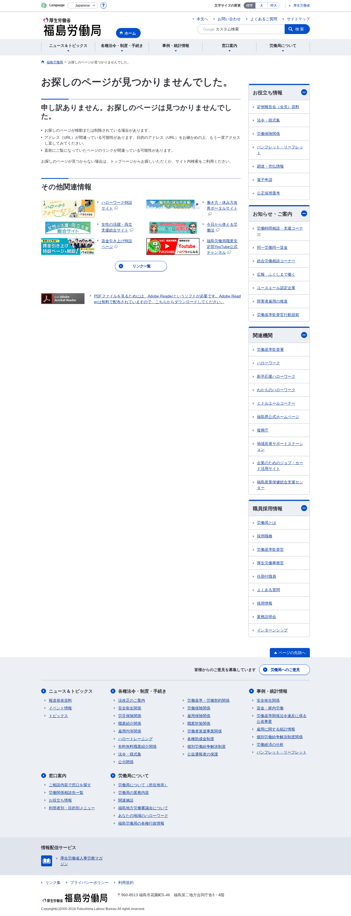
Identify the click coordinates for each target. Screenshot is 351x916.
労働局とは (266, 522)
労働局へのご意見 (285, 669)
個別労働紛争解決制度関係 (280, 737)
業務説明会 (266, 617)
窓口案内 (57, 775)
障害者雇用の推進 (272, 301)
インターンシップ (272, 630)
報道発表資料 (60, 700)
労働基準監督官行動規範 (278, 314)
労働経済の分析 (270, 744)
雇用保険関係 (198, 716)
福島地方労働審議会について (143, 808)
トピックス (58, 716)
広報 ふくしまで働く (276, 274)
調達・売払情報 (270, 166)
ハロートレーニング (135, 739)
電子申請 (264, 179)
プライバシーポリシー (89, 882)
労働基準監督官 (270, 549)
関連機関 (263, 335)
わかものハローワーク (276, 390)
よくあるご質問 (263, 19)
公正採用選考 (268, 193)
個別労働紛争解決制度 (206, 746)
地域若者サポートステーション (280, 446)
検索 (300, 29)
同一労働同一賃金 (272, 247)
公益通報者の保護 (202, 754)
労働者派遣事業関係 (204, 731)
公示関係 (126, 762)
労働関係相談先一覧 (66, 792)
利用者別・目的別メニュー (72, 808)
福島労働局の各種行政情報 (141, 823)
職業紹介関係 (129, 723)
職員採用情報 (267, 508)
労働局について (133, 775)
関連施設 (126, 800)
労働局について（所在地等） (143, 785)
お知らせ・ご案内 (272, 214)
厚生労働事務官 (270, 563)
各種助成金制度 (200, 739)
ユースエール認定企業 (276, 288)
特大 (273, 5)
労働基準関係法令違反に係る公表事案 (282, 719)
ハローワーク (268, 363)
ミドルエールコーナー (276, 403)
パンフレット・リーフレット (280, 150)
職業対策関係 (198, 723)
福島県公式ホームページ (278, 417)
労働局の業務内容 (133, 792)
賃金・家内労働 (270, 708)
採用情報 (264, 603)
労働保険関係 (268, 133)
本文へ (202, 19)
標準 (249, 5)
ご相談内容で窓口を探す (70, 785)
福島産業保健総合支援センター (280, 485)
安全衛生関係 (129, 708)
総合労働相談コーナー (276, 261)
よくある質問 (268, 590)
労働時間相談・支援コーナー (280, 231)
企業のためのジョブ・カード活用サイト (280, 466)
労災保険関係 (129, 716)
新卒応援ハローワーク (276, 376)
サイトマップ (298, 19)
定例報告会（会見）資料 (278, 107)
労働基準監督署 (270, 349)
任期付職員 (266, 576)
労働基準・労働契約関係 (208, 700)
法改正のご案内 (131, 700)
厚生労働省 (301, 5)
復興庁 (262, 430)
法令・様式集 (268, 120)
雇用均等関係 (129, 731)
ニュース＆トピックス (71, 691)
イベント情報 (60, 708)
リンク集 (53, 882)
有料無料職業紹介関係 (137, 746)
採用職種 (264, 536)
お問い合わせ (229, 19)
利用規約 (126, 882)
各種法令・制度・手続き (142, 691)
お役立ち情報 (267, 92)
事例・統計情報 (272, 691)
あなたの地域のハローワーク (143, 815)
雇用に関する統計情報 (276, 729)
